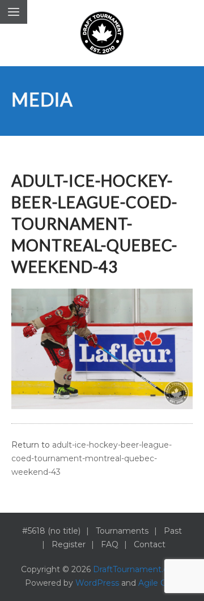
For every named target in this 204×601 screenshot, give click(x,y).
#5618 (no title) (51, 531)
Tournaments (122, 531)
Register (69, 544)
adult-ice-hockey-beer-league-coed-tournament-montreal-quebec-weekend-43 (91, 458)
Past (173, 531)
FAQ (109, 544)
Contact (149, 544)
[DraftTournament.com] (102, 33)
